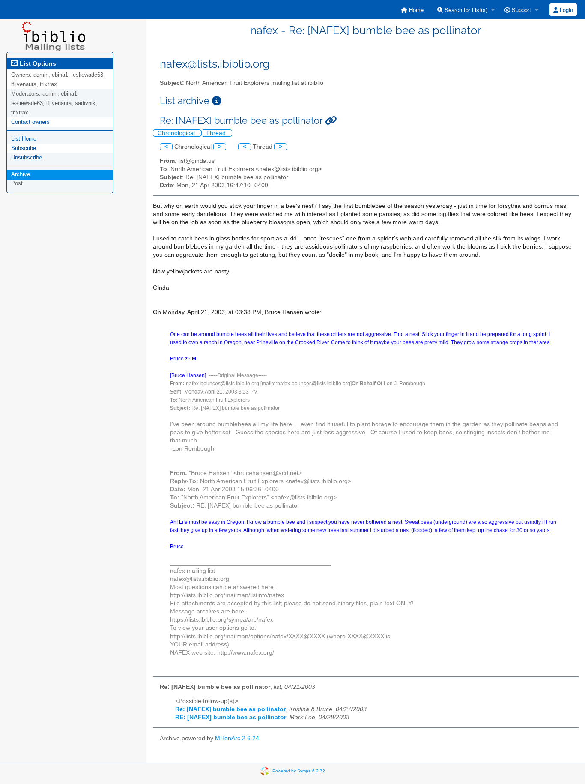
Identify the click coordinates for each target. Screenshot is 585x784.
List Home (23, 138)
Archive (20, 174)
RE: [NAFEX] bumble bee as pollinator (230, 717)
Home (415, 10)
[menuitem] (412, 9)
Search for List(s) (465, 10)
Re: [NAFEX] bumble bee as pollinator (230, 709)
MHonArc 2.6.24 (237, 738)
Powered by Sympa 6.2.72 (298, 770)
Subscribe (23, 148)
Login (565, 10)
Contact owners (30, 122)
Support (520, 10)
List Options (37, 63)
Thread (216, 133)
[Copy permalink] (331, 120)
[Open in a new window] (216, 101)
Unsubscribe (26, 157)
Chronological (177, 133)
